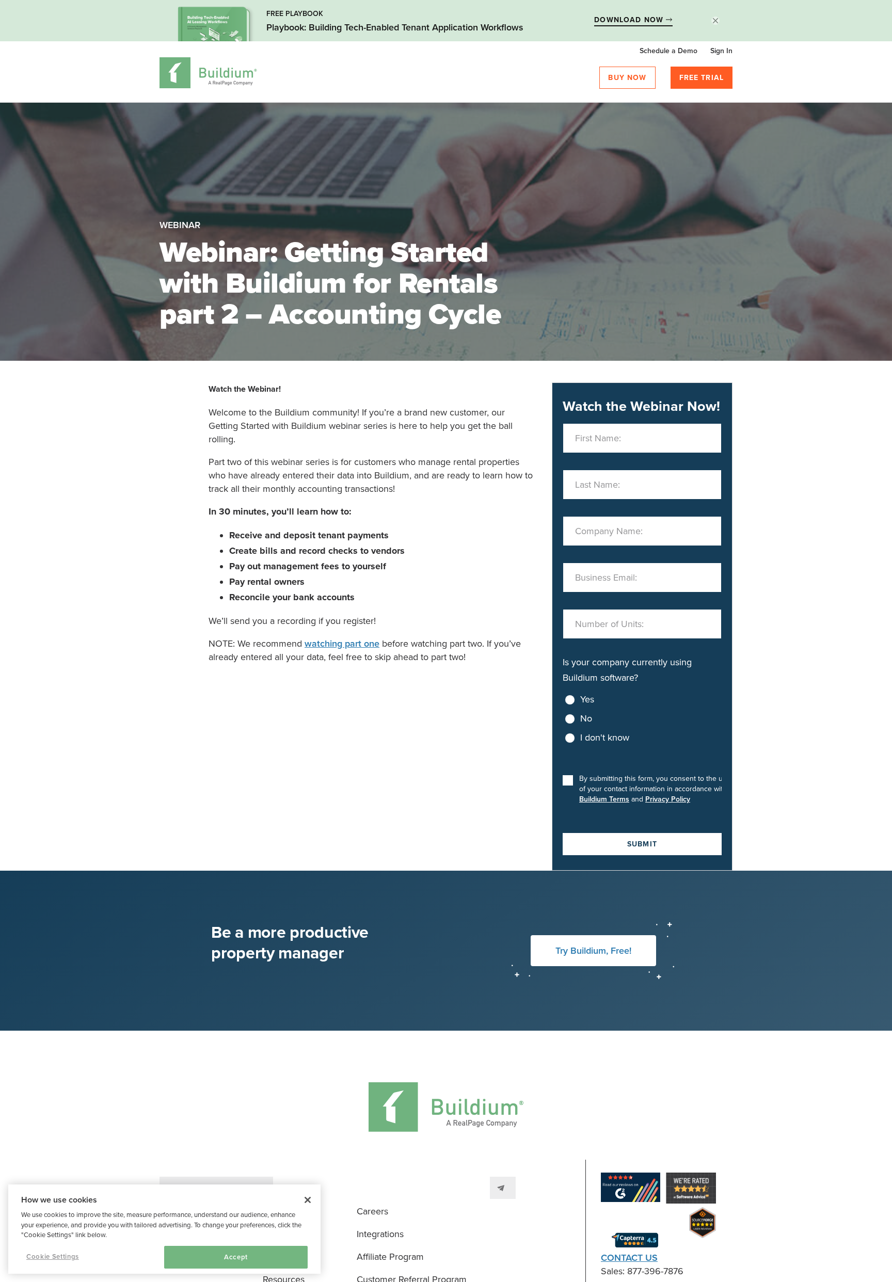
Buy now (627, 77)
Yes (587, 699)
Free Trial (701, 77)
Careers (372, 1211)
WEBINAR (180, 225)
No (586, 718)
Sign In (721, 50)
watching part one (342, 643)
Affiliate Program (390, 1256)
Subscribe (503, 1188)
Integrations (380, 1234)
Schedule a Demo (668, 50)
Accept (236, 1257)
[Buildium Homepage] (208, 74)
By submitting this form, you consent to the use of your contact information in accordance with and (654, 789)
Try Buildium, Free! (593, 950)
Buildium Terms (604, 799)
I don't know (604, 737)
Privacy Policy (667, 799)
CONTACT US (629, 1257)
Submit (642, 844)
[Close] (307, 1200)
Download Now (630, 19)
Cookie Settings (52, 1257)
